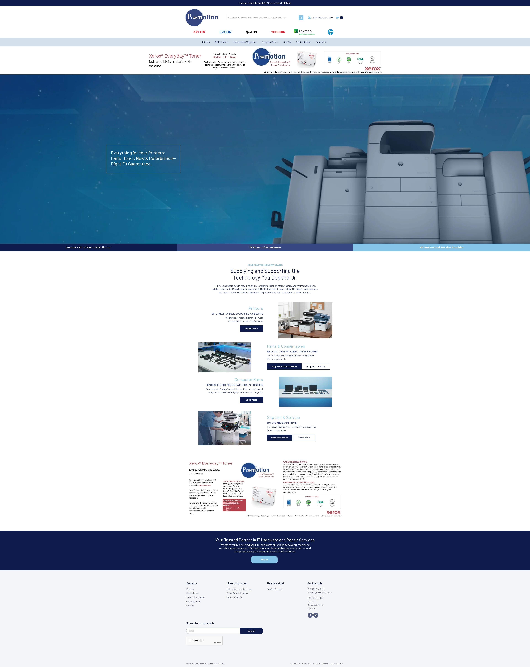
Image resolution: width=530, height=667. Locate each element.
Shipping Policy (337, 663)
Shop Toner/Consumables (284, 366)
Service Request (274, 589)
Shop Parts (251, 399)
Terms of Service (234, 597)
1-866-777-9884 (317, 589)
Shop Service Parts (316, 366)
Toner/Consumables (195, 597)
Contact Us (304, 437)
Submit (251, 630)
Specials (190, 605)
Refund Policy (296, 663)
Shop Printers (252, 328)
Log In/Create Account (322, 17)
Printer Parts (192, 593)
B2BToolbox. (220, 663)
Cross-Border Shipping (237, 593)
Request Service (279, 437)
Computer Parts (193, 601)
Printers (190, 589)
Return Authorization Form (239, 589)
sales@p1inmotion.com (321, 592)
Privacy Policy (309, 663)
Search (264, 559)
